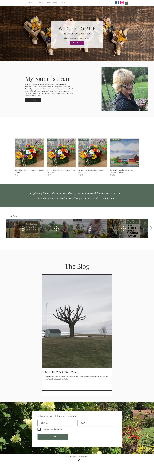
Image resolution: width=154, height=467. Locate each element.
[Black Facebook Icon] (75, 460)
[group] (77, 158)
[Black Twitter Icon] (79, 460)
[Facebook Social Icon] (117, 2)
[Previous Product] (11, 153)
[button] (126, 3)
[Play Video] (23, 228)
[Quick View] (29, 153)
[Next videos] (151, 228)
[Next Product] (142, 153)
